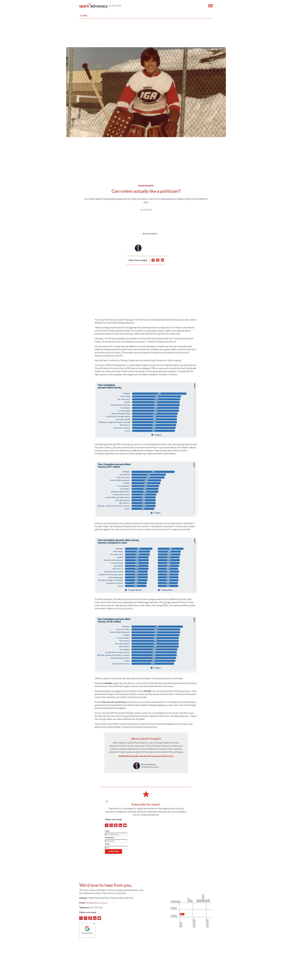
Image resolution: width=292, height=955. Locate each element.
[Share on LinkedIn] (120, 825)
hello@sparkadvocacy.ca (96, 902)
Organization (109, 837)
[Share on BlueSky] (125, 825)
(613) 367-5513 (96, 907)
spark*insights (146, 186)
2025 (119, 6)
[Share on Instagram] (111, 825)
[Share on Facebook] (115, 825)
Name (107, 831)
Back (85, 16)
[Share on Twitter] (106, 825)
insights (113, 6)
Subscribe (113, 851)
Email (107, 844)
